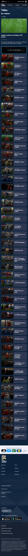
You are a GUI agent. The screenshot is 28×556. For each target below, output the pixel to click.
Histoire (16, 468)
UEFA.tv (3, 474)
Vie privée (3, 526)
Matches (3, 465)
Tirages (3, 468)
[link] (10, 5)
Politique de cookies (6, 531)
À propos (17, 471)
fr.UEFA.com (4, 489)
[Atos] (8, 450)
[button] (24, 5)
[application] (14, 25)
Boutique (17, 474)
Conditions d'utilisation (6, 528)
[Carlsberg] (14, 450)
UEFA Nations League (3, 5)
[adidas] (3, 450)
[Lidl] (19, 450)
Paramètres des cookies (7, 533)
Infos (16, 465)
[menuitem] (10, 5)
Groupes (3, 471)
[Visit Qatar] (24, 450)
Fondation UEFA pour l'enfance (6, 492)
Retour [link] (4, 16)
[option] (14, 50)
